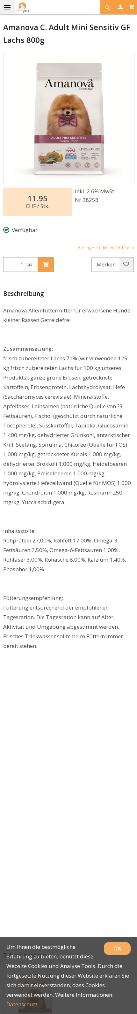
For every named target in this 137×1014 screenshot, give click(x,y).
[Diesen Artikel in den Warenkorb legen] (46, 264)
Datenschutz (22, 1004)
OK (117, 948)
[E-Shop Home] (46, 7)
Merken (107, 264)
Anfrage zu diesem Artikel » (106, 247)
